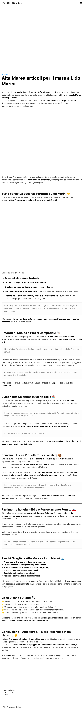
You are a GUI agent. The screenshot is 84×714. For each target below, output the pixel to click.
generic (5, 74)
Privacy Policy (9, 692)
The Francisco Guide (12, 3)
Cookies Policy (9, 690)
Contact (7, 694)
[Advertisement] (42, 37)
